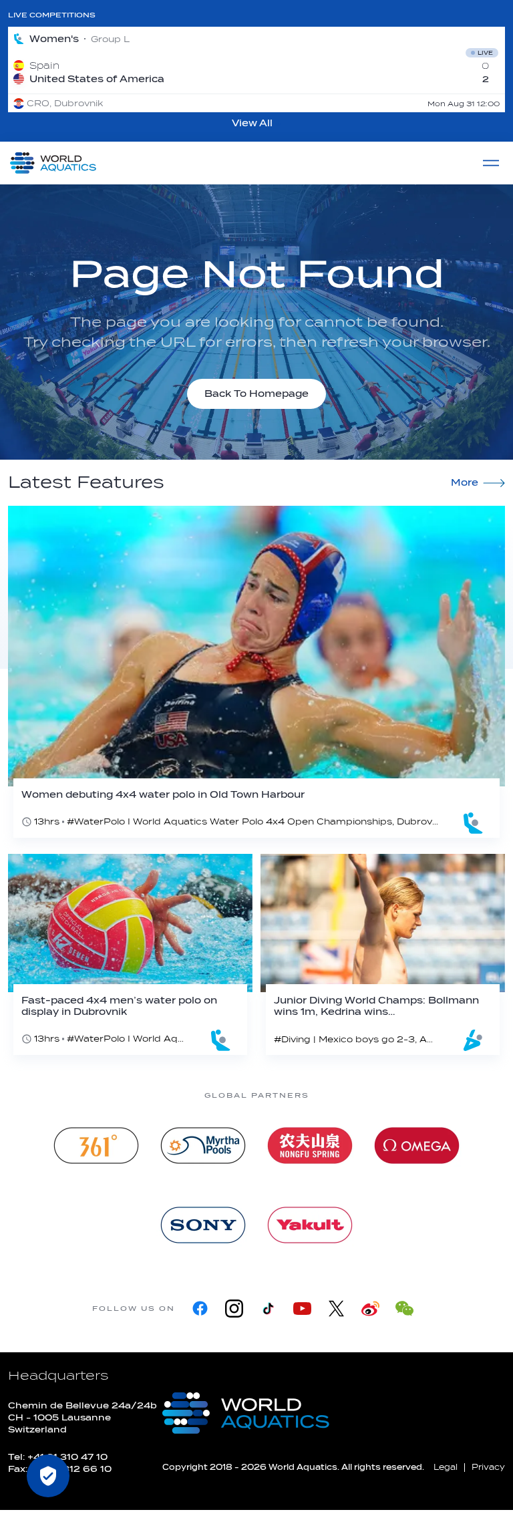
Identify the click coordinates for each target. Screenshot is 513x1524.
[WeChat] (404, 1308)
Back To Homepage (256, 394)
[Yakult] (310, 1225)
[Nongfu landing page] (310, 1145)
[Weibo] (370, 1308)
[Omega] (417, 1145)
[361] (96, 1145)
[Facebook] (200, 1308)
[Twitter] (336, 1308)
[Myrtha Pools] (203, 1145)
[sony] (203, 1225)
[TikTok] (268, 1308)
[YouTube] (302, 1308)
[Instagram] (234, 1308)
